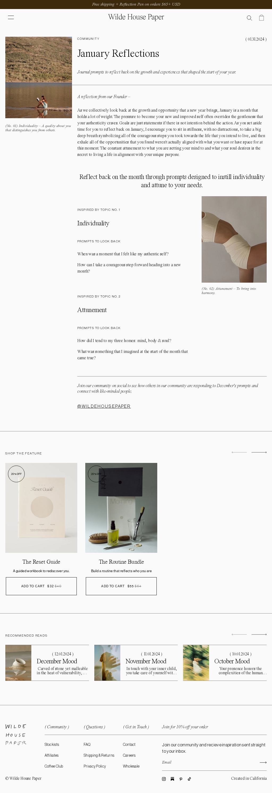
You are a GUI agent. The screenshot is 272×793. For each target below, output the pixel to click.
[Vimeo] (172, 779)
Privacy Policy (95, 766)
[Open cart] (261, 18)
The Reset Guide (41, 562)
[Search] (249, 17)
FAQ (87, 745)
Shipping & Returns (99, 755)
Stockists (52, 745)
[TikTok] (189, 779)
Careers (129, 755)
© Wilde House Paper (23, 779)
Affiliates (52, 755)
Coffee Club (54, 766)
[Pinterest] (181, 779)
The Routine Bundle (121, 562)
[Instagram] (164, 779)
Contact (129, 745)
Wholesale (131, 766)
